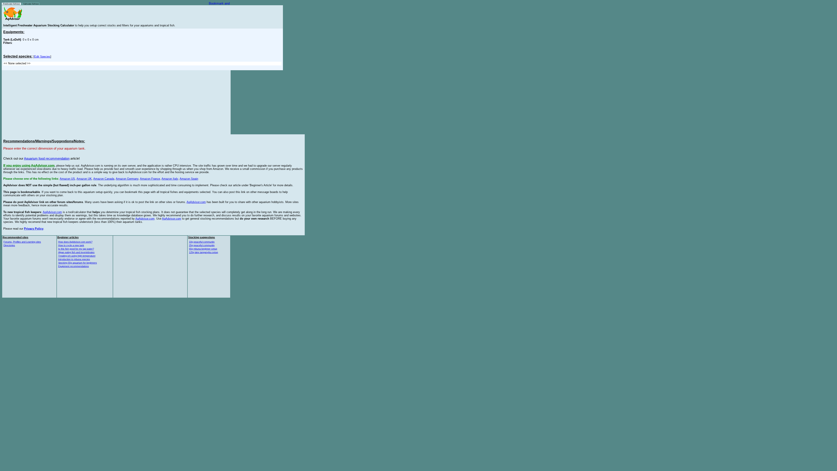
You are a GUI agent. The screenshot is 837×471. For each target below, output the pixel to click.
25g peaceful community (202, 245)
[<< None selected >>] (142, 63)
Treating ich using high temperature (76, 255)
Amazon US (67, 178)
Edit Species (42, 56)
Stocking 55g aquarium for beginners (77, 262)
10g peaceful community (202, 242)
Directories (9, 245)
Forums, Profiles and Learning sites (22, 242)
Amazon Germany (127, 178)
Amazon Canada (103, 178)
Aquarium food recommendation (47, 158)
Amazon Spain (189, 178)
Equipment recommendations (73, 266)
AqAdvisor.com (196, 202)
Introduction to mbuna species (74, 259)
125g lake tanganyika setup (203, 252)
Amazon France (150, 178)
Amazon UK (84, 178)
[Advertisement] (40, 102)
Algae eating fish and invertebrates (76, 252)
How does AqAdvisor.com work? (75, 242)
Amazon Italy (170, 178)
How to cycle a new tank (71, 245)
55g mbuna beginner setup (203, 248)
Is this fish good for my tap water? (76, 248)
